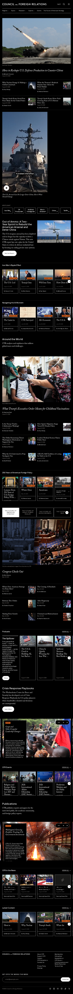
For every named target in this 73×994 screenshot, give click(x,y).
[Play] (6, 188)
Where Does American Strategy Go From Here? (26, 493)
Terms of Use (59, 966)
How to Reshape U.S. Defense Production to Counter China (32, 70)
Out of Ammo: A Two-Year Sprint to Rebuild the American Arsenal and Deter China (17, 225)
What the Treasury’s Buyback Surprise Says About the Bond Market (47, 85)
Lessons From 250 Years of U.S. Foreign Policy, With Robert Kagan (9, 494)
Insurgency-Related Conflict (12, 728)
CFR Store (58, 960)
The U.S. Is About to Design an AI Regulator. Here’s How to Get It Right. (62, 324)
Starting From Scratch (9, 614)
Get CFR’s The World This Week (15, 974)
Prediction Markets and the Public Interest (61, 788)
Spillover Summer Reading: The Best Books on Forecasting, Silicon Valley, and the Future (62, 653)
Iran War (7, 210)
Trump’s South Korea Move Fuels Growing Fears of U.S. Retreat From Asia (49, 101)
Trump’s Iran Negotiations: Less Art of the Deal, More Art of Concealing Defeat (27, 286)
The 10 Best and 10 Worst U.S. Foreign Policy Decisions (61, 494)
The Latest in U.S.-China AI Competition (10, 322)
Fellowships (58, 956)
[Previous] (67, 722)
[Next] (69, 281)
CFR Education (42, 960)
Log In (57, 4)
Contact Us (40, 962)
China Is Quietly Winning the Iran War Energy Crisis (44, 653)
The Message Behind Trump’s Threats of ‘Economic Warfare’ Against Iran (10, 891)
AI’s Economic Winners (45, 321)
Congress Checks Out (12, 571)
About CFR (40, 954)
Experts (31, 11)
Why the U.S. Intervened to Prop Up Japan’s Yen (13, 455)
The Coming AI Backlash (46, 587)
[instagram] (61, 988)
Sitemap (39, 968)
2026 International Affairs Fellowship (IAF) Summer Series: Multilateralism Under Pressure (27, 790)
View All (65, 631)
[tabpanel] (36, 569)
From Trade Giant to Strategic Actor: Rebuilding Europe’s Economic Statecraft (45, 891)
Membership (59, 954)
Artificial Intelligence (31, 210)
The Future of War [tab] (62, 512)
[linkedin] (54, 988)
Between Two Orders (9, 601)
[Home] (24, 4)
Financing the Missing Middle (11, 831)
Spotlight (6, 205)
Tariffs (66, 210)
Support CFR (41, 956)
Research (22, 11)
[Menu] (67, 4)
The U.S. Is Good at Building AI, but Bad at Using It (26, 653)
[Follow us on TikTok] (65, 988)
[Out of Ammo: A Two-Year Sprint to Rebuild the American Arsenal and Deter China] (54, 231)
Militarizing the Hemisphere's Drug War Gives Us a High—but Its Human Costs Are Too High (27, 891)
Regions (4, 11)
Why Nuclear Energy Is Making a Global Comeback (14, 84)
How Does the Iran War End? (62, 284)
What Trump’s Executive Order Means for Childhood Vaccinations (35, 408)
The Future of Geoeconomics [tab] (45, 512)
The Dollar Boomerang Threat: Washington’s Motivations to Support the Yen (13, 440)
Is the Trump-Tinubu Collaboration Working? (10, 425)
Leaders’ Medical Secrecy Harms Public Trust (48, 439)
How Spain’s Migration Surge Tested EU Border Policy (47, 425)
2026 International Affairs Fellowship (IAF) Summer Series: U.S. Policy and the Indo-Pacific (45, 790)
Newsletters (58, 958)
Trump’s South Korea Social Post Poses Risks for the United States (13, 100)
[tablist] (36, 512)
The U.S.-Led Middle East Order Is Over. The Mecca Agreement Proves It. (10, 286)
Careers (39, 958)
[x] (69, 988)
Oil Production (19, 210)
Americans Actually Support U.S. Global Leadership (44, 494)
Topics (13, 11)
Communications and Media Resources (61, 963)
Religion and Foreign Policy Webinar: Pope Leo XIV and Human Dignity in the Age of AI (10, 790)
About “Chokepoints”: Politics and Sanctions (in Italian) (62, 891)
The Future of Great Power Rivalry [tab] (28, 512)
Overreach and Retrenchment (47, 614)
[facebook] (50, 988)
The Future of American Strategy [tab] (11, 512)
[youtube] (57, 988)
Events (39, 11)
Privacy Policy (41, 966)
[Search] (62, 4)
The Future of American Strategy (54, 11)
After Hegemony (43, 601)
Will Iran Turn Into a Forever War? (45, 285)
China (54, 210)
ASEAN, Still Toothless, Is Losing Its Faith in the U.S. (49, 455)
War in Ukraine (42, 210)
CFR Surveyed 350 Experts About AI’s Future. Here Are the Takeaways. (27, 324)
